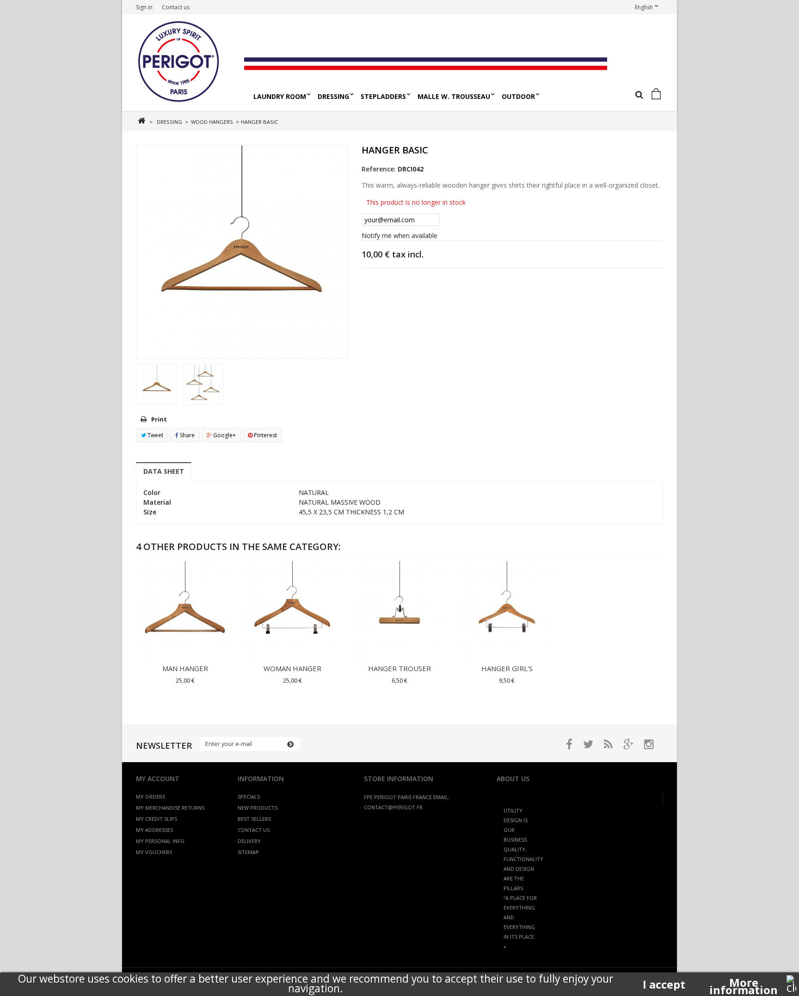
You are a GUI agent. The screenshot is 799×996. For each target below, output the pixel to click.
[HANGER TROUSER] (399, 610)
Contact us (176, 7)
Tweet (154, 435)
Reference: (379, 169)
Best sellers (254, 818)
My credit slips (156, 818)
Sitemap (248, 852)
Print (159, 419)
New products (257, 807)
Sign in (144, 7)
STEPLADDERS (383, 96)
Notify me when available (399, 235)
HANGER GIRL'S (507, 668)
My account (157, 778)
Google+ (224, 435)
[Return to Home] (141, 121)
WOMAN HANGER (292, 668)
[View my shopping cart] (658, 94)
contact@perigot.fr (393, 807)
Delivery (249, 840)
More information (743, 983)
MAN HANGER (185, 668)
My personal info (160, 840)
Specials (249, 796)
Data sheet (163, 471)
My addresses (154, 829)
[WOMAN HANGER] (292, 610)
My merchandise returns (170, 807)
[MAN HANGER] (185, 610)
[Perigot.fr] (186, 62)
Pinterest (264, 435)
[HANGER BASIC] (156, 384)
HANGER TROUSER (399, 668)
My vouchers (154, 852)
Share (186, 435)
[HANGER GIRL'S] (507, 610)
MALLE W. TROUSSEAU (454, 96)
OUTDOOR (518, 96)
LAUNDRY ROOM (279, 96)
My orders (150, 796)
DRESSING (333, 96)
